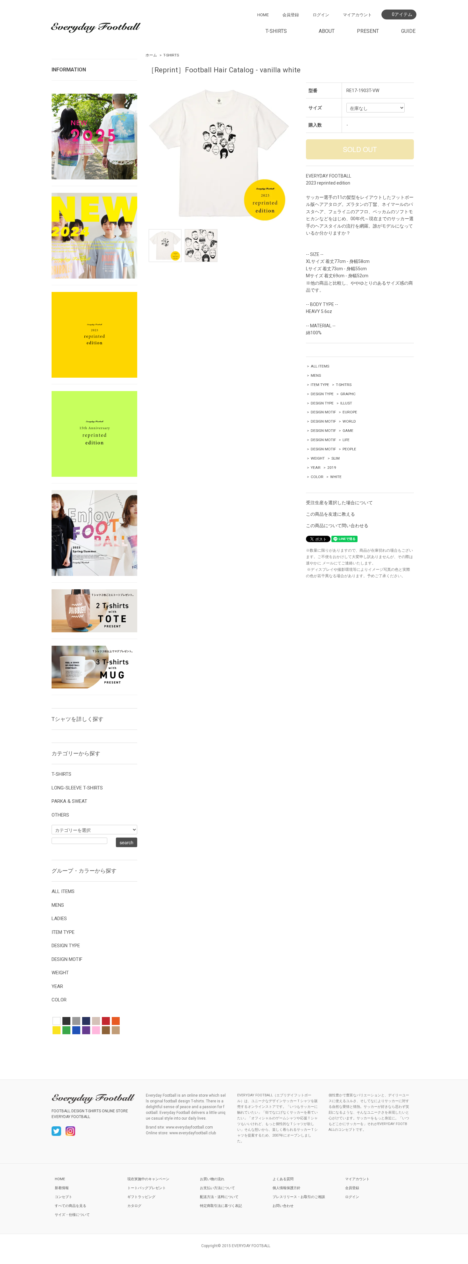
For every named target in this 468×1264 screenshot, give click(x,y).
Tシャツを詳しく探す (77, 719)
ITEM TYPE (320, 384)
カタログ (134, 1206)
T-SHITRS (343, 384)
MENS (316, 375)
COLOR (317, 477)
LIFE (346, 440)
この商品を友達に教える (330, 514)
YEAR (316, 467)
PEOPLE (349, 449)
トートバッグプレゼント (146, 1188)
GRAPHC (348, 394)
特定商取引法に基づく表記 (221, 1206)
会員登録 (290, 14)
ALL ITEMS (320, 366)
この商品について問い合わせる (337, 525)
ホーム (151, 55)
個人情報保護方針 (287, 1188)
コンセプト (63, 1197)
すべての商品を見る (70, 1206)
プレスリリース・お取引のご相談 (299, 1197)
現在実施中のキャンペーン (148, 1179)
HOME (263, 14)
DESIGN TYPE (322, 394)
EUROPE (350, 412)
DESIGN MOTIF (323, 412)
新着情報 (62, 1188)
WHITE (336, 477)
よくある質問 (283, 1179)
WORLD (349, 421)
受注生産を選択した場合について (339, 502)
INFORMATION (69, 70)
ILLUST (346, 403)
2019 (331, 467)
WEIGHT (318, 458)
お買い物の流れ (212, 1179)
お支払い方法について (217, 1188)
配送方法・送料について (219, 1197)
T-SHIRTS (171, 55)
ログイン (321, 14)
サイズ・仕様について (72, 1215)
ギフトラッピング (141, 1197)
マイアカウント (357, 14)
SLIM (335, 458)
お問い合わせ (283, 1206)
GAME (348, 430)
